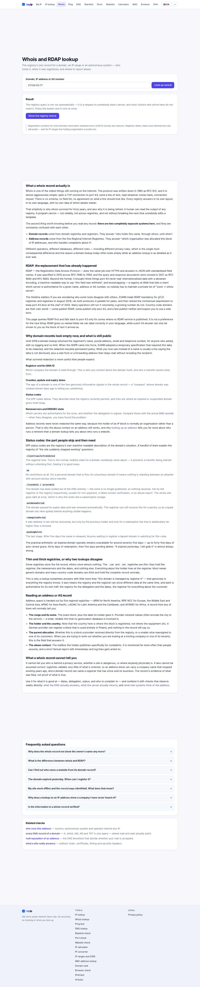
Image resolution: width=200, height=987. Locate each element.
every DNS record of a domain (43, 833)
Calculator (123, 4)
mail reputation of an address (42, 838)
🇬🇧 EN (166, 4)
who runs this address (38, 828)
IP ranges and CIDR (85, 956)
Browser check (83, 970)
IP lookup (50, 4)
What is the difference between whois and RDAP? (57, 760)
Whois (61, 4)
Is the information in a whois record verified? (54, 806)
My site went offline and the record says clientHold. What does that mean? (71, 788)
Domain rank (81, 965)
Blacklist (88, 4)
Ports (99, 4)
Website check (82, 942)
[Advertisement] (100, 33)
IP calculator (81, 947)
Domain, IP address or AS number (45, 79)
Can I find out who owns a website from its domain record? (62, 769)
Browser (145, 4)
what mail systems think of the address (146, 685)
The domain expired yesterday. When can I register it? (59, 779)
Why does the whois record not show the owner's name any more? (66, 751)
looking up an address (124, 427)
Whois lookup (82, 919)
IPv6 (155, 4)
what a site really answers (40, 843)
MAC (135, 4)
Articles (79, 979)
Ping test (79, 924)
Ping (70, 4)
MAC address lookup (85, 961)
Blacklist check (82, 933)
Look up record (162, 85)
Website (110, 4)
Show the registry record (42, 115)
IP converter (81, 951)
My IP (39, 4)
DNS (78, 4)
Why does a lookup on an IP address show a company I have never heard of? (72, 797)
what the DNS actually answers (61, 685)
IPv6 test (79, 975)
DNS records (166, 413)
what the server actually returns (99, 685)
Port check (80, 938)
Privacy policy (135, 914)
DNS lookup (81, 928)
